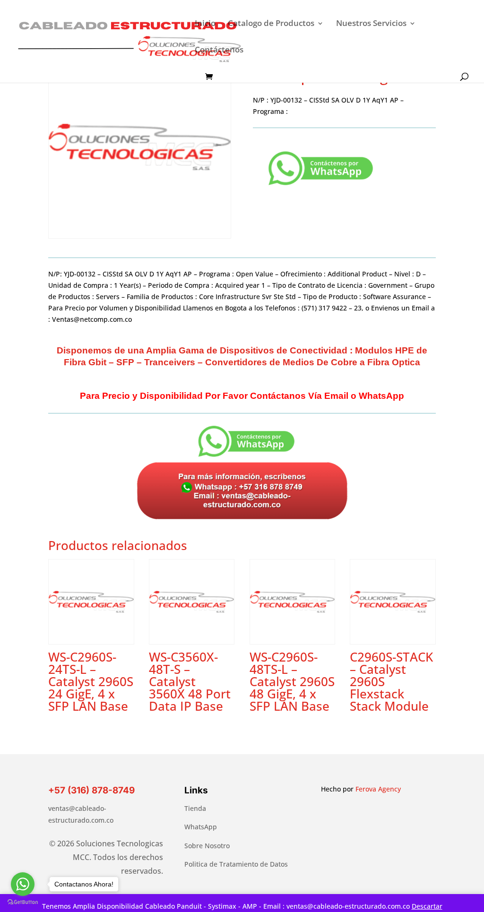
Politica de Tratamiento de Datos (236, 864)
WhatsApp (200, 826)
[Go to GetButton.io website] (23, 902)
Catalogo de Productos (271, 24)
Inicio (205, 24)
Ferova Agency (378, 788)
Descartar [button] (427, 906)
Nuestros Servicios (371, 24)
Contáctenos (219, 50)
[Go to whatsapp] (23, 884)
